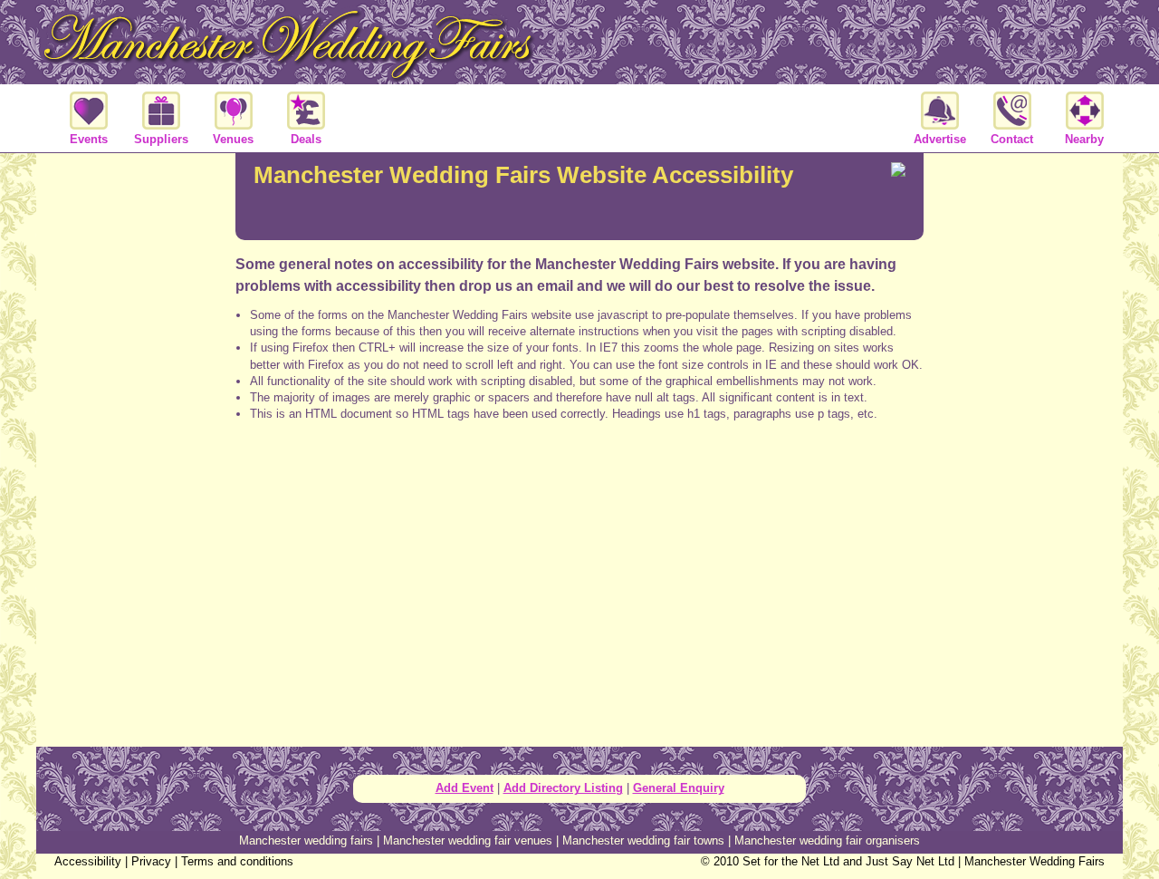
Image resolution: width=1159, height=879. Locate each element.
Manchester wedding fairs (306, 840)
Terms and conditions (237, 861)
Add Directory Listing (563, 788)
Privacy (151, 861)
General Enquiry (678, 788)
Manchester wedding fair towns (643, 840)
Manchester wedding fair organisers (827, 840)
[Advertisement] (579, 507)
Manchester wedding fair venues (467, 840)
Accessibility (87, 861)
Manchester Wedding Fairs (1034, 861)
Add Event (464, 788)
